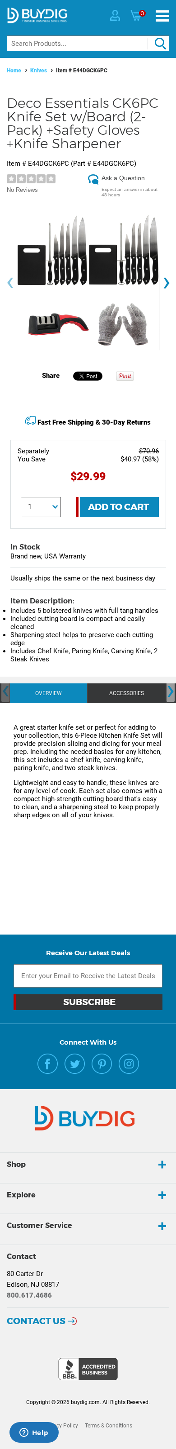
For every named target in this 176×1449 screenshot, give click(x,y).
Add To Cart (118, 506)
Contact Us (36, 1321)
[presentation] (10, 283)
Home (14, 70)
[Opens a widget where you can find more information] (34, 1433)
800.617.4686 (29, 1295)
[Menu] (162, 16)
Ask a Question (123, 178)
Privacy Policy (61, 1425)
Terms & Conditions (108, 1425)
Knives (38, 70)
